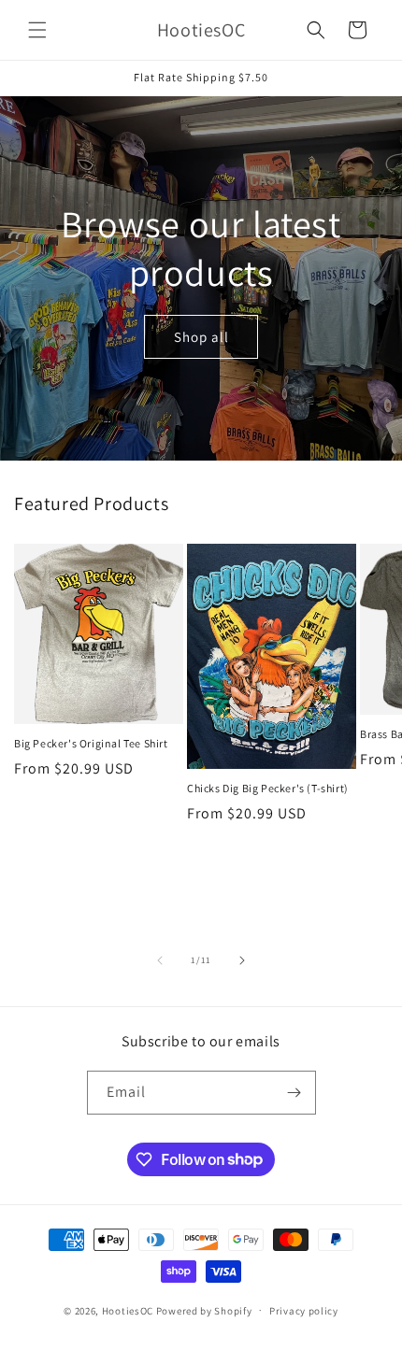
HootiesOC (127, 1309)
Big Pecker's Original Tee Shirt (91, 743)
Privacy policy (303, 1310)
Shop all (201, 336)
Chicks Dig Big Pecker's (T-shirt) (268, 788)
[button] (37, 29)
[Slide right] (242, 960)
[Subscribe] (294, 1093)
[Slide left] (159, 960)
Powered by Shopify (204, 1309)
